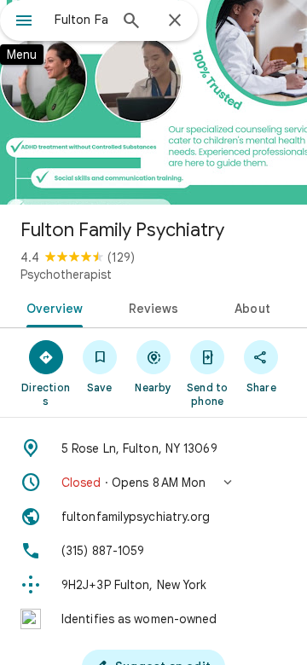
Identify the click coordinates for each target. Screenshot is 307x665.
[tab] (51, 306)
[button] (153, 483)
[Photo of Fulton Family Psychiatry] (153, 102)
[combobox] (81, 19)
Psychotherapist (66, 274)
